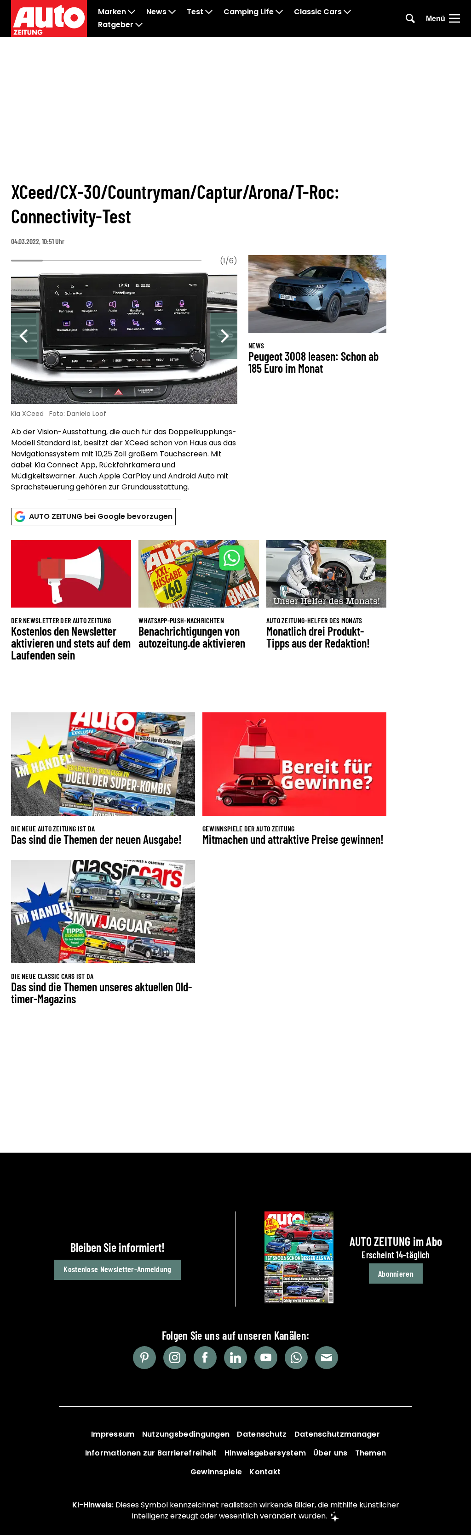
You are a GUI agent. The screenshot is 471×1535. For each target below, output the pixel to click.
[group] (124, 381)
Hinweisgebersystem (265, 1453)
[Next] (223, 336)
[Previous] (25, 336)
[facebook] (205, 1357)
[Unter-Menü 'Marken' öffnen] (131, 12)
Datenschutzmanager (337, 1434)
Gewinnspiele (216, 1472)
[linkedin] (235, 1357)
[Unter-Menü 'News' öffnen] (172, 12)
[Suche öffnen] (410, 18)
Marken (112, 12)
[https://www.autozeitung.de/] (49, 18)
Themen (370, 1453)
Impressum (113, 1434)
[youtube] (265, 1357)
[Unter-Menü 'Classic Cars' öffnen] (347, 12)
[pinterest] (144, 1357)
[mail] (326, 1357)
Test (195, 12)
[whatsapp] (296, 1357)
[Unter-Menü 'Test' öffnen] (209, 12)
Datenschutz (262, 1434)
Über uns (330, 1453)
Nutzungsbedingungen (186, 1434)
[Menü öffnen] (454, 18)
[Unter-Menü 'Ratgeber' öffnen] (139, 25)
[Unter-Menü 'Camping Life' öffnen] (279, 12)
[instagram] (174, 1357)
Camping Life (249, 12)
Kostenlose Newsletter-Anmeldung (117, 1269)
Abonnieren (396, 1273)
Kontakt (265, 1472)
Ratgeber (115, 24)
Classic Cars (318, 12)
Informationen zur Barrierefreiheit (151, 1453)
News (156, 12)
